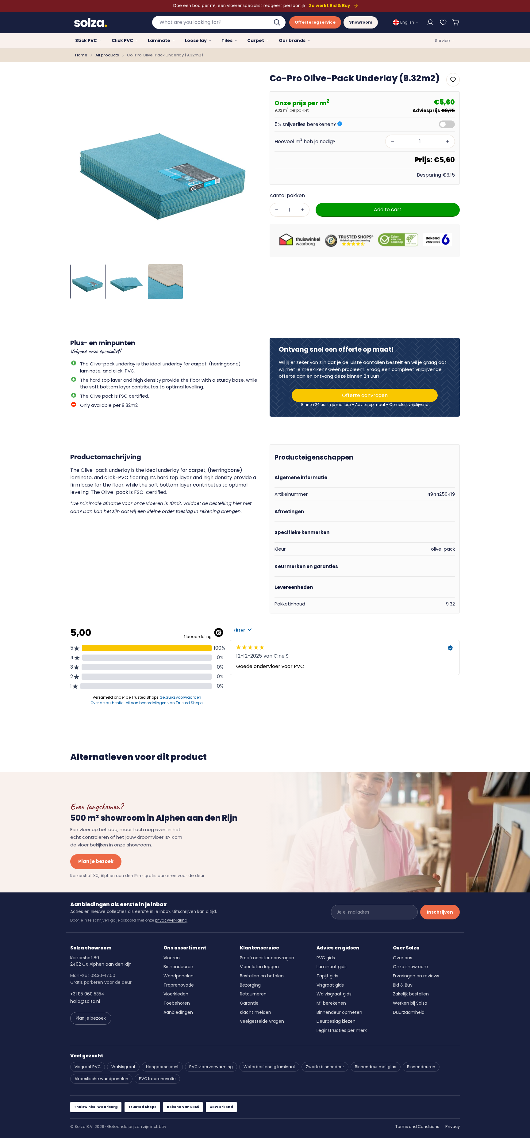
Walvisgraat (123, 1067)
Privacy (452, 1126)
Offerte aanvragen (365, 395)
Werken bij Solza (410, 1003)
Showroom (360, 22)
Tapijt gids (327, 976)
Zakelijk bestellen (411, 994)
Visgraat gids (330, 985)
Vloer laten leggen (259, 967)
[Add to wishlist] (453, 79)
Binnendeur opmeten (339, 1012)
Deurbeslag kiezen (336, 1021)
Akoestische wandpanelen (101, 1079)
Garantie (249, 1003)
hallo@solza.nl (85, 1001)
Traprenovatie (178, 985)
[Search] (278, 22)
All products (107, 55)
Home (81, 55)
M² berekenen (331, 1003)
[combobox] (219, 22)
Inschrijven (440, 912)
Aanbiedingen (178, 1012)
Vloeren (171, 958)
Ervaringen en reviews (416, 976)
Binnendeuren (178, 967)
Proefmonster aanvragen (267, 958)
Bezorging (250, 985)
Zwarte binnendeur (325, 1067)
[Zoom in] (247, 82)
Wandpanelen (178, 976)
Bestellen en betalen (262, 976)
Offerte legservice (315, 22)
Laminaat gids (332, 967)
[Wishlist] (443, 22)
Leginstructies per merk (342, 1030)
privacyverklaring (171, 920)
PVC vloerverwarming (211, 1067)
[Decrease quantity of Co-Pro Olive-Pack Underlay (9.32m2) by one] (276, 209)
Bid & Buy (403, 985)
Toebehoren (176, 1003)
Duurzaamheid (408, 1012)
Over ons (402, 958)
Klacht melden (255, 1012)
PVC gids (326, 958)
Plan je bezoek (95, 861)
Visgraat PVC (88, 1067)
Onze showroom (410, 967)
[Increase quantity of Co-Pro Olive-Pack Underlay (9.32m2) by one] (302, 209)
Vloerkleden (175, 994)
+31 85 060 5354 (87, 994)
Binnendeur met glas (375, 1067)
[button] (456, 22)
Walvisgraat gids (334, 994)
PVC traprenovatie (157, 1079)
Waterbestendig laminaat (269, 1067)
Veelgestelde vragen (262, 1021)
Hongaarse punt (162, 1067)
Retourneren (253, 994)
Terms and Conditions (417, 1126)
